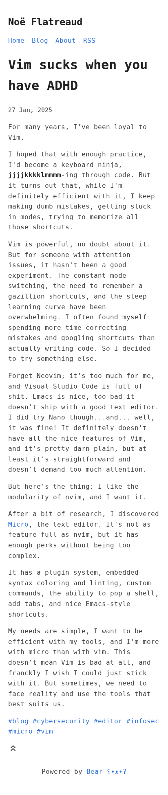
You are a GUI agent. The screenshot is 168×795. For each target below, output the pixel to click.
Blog (40, 40)
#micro (20, 731)
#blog (18, 721)
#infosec (142, 721)
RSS (89, 40)
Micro (18, 524)
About (65, 40)
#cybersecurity (61, 721)
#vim (45, 731)
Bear (106, 771)
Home (16, 40)
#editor (108, 721)
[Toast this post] (13, 750)
